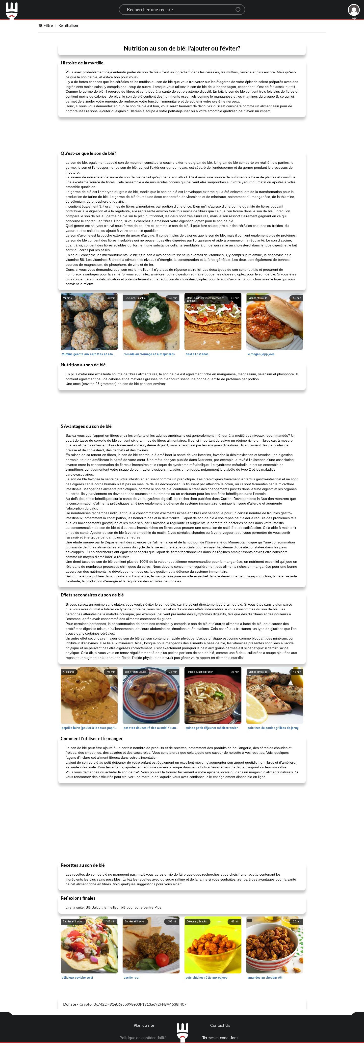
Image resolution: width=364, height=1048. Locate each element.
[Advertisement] (182, 133)
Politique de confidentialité (143, 1038)
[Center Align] (239, 7)
